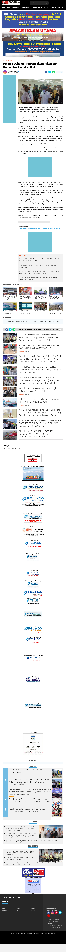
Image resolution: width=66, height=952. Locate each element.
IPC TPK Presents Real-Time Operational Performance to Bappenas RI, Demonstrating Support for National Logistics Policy (39, 337)
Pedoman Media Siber (53, 921)
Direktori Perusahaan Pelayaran (55, 925)
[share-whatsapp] (53, 72)
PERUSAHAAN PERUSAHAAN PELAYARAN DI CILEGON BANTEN (26, 771)
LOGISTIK (46, 8)
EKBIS (18, 906)
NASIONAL (4, 910)
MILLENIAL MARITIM (55, 8)
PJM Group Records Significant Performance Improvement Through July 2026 (39, 400)
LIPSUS (40, 8)
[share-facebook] (46, 72)
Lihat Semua (33, 441)
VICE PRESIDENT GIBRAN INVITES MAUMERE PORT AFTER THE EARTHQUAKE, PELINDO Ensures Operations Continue (40, 423)
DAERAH (21, 222)
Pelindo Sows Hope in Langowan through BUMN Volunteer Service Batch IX (37, 389)
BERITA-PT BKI (15, 8)
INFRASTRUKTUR (39, 222)
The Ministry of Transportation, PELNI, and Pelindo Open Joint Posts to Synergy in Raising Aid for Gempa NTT (29, 801)
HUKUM (3, 908)
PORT (63, 8)
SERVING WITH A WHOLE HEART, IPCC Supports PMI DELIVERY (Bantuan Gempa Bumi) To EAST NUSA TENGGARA (38, 434)
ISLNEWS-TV (34, 8)
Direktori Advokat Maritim (54, 927)
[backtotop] (33, 894)
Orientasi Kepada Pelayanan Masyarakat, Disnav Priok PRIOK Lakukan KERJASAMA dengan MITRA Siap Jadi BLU (40, 228)
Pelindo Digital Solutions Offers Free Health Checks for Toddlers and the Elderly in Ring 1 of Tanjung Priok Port (40, 370)
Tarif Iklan (50, 923)
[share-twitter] (49, 72)
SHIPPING (33, 910)
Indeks (9, 8)
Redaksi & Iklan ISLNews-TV (54, 919)
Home (3, 8)
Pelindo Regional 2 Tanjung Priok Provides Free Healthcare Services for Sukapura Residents (27, 810)
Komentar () (59, 72)
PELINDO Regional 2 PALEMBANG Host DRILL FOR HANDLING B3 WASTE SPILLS (40, 346)
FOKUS (33, 906)
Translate (15, 447)
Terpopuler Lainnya (27, 818)
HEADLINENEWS (25, 8)
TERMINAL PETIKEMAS (51, 910)
